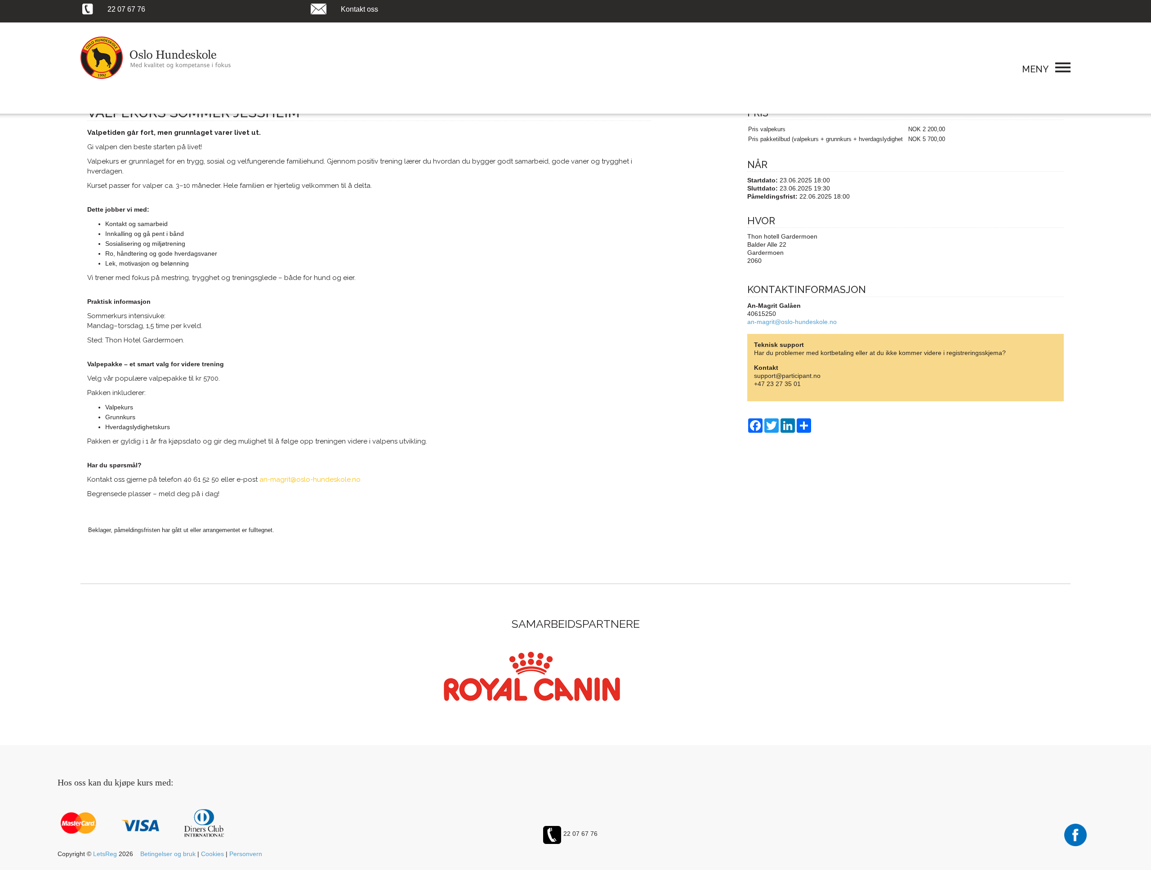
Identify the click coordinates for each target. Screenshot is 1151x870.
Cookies (212, 853)
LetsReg (105, 853)
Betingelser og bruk (168, 853)
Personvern (245, 853)
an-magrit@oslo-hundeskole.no (792, 321)
